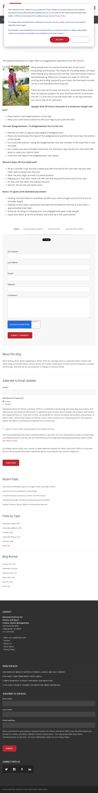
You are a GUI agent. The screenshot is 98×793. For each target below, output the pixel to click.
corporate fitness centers (74, 229)
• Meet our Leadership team (14, 637)
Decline (80, 39)
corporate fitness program (33, 229)
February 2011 (10, 573)
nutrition (8, 532)
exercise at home (54, 229)
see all (7, 545)
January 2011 (9, 564)
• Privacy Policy (9, 649)
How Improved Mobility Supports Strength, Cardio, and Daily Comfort (29, 486)
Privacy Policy (60, 16)
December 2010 (10, 568)
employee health (11, 523)
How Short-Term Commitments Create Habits (20, 491)
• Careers (6, 640)
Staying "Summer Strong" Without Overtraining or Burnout (25, 504)
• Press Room (8, 646)
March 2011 (8, 577)
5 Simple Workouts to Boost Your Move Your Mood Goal (24, 495)
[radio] (49, 401)
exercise (8, 541)
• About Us (7, 643)
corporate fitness (11, 537)
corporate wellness (12, 528)
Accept (60, 39)
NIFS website (78, 60)
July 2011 (7, 582)
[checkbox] (49, 403)
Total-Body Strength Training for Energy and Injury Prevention (26, 500)
